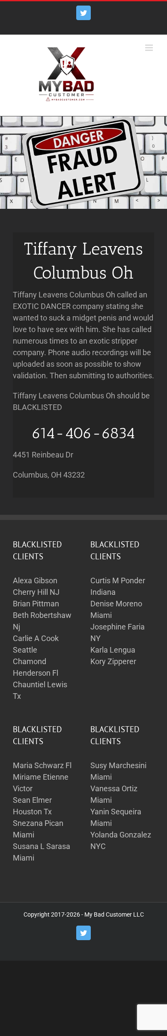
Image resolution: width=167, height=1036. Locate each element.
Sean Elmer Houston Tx (32, 806)
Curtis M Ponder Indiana (117, 586)
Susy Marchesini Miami (118, 771)
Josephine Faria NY (117, 632)
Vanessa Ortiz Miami (113, 794)
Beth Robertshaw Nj (42, 621)
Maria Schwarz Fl (42, 765)
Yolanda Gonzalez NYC (120, 840)
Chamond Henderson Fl (35, 667)
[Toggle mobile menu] (149, 47)
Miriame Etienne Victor (41, 782)
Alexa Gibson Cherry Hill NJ (36, 586)
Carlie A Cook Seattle (36, 644)
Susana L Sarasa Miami (41, 852)
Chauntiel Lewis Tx (40, 690)
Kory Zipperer (113, 661)
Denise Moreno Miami (116, 609)
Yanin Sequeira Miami (115, 817)
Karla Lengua (112, 649)
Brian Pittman (36, 603)
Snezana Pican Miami (38, 829)
